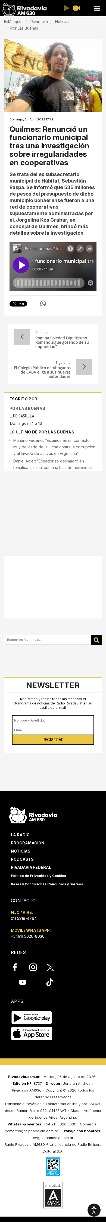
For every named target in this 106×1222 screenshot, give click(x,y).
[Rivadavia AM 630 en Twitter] (54, 967)
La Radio (20, 834)
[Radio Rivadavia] (33, 814)
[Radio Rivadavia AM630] (24, 9)
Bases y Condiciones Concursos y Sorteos (47, 884)
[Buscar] (96, 640)
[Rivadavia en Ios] (31, 1033)
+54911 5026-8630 (28, 936)
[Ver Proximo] (84, 367)
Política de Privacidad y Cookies (38, 876)
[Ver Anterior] (22, 337)
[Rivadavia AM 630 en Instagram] (36, 967)
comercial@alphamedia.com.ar (31, 1131)
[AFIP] (53, 1166)
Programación (27, 843)
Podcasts (22, 859)
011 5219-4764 (24, 918)
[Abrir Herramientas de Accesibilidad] (94, 1210)
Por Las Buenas (27, 408)
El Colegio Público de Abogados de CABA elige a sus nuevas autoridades (42, 372)
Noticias (20, 851)
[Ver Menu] (97, 8)
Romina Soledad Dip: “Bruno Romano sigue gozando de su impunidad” (62, 342)
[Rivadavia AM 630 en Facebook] (18, 967)
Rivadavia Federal (31, 867)
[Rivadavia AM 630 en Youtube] (22, 982)
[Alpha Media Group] (53, 1195)
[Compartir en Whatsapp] (43, 303)
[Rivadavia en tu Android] (31, 1017)
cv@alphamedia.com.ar (53, 1137)
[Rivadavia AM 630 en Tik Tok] (49, 982)
